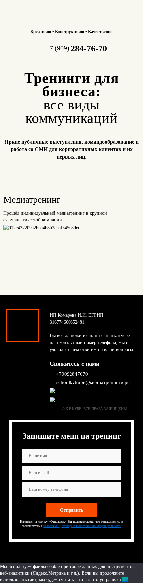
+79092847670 (72, 374)
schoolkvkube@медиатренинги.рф (93, 382)
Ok (125, 579)
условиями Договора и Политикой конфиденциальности (82, 526)
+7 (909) (76, 48)
